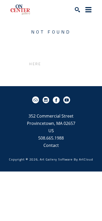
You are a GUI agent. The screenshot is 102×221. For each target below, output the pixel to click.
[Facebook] (57, 100)
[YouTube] (66, 100)
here (35, 64)
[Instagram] (47, 100)
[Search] (77, 9)
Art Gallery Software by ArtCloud (66, 159)
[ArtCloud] (36, 100)
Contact (51, 145)
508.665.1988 (51, 138)
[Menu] (88, 9)
